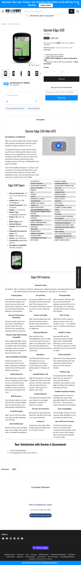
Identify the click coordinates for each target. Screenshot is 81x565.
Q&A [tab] (14, 469)
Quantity (46, 67)
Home (4, 24)
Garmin (48, 34)
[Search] (71, 11)
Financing (33, 554)
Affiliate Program (44, 554)
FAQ (27, 554)
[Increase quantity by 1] (62, 72)
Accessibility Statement (67, 557)
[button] (40, 563)
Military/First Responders (58, 554)
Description (40, 120)
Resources (20, 557)
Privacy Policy (41, 557)
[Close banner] (78, 4)
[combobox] (46, 11)
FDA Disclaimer (30, 557)
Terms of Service (53, 557)
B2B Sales (71, 554)
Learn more (47, 49)
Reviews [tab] (5, 469)
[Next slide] (40, 73)
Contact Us (20, 554)
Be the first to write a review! (40, 515)
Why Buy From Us (9, 554)
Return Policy (11, 557)
